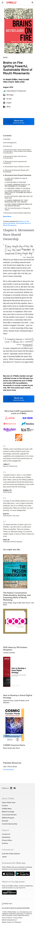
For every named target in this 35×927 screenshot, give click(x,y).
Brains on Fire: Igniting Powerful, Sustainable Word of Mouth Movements (17, 223)
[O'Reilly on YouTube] (15, 788)
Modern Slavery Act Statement (11, 922)
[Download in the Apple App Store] (8, 875)
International (7, 849)
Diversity (5, 821)
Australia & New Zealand (11, 854)
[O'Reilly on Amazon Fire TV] (9, 894)
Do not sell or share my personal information (16, 908)
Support (5, 830)
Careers (5, 806)
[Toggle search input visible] (32, 2)
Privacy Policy (7, 840)
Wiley (8, 107)
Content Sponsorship (9, 824)
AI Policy (5, 843)
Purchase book (8, 770)
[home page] (11, 2)
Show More (7, 216)
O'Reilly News (6, 809)
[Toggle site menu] (2, 2)
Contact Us (6, 834)
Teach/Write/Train (8, 802)
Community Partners (9, 815)
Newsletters (6, 837)
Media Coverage (8, 812)
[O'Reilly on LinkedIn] (11, 788)
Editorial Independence (9, 920)
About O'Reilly (8, 798)
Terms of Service (7, 918)
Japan (4, 857)
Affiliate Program (8, 818)
